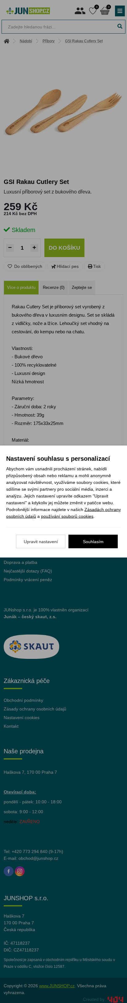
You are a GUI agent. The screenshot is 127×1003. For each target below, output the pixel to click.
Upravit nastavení (41, 541)
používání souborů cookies (67, 516)
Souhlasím (93, 541)
